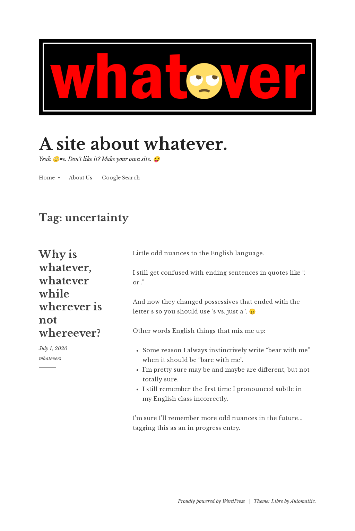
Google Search (121, 178)
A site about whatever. (133, 144)
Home (47, 178)
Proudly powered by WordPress (211, 501)
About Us (80, 178)
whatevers (50, 358)
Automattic (302, 501)
